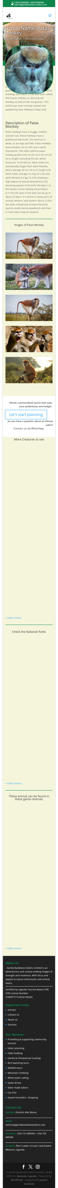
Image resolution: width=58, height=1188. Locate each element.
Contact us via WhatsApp (29, 428)
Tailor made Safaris (18, 1087)
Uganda (32, 1176)
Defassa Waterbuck (20, 605)
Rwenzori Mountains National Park (26, 676)
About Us (13, 1019)
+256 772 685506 (26, 1133)
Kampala (22, 1176)
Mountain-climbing (18, 1072)
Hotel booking (15, 1053)
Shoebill (13, 548)
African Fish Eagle (19, 492)
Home (12, 67)
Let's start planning (26, 414)
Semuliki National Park (22, 724)
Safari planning (16, 1048)
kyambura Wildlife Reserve (25, 842)
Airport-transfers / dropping (23, 1097)
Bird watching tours (18, 1062)
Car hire (12, 1092)
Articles (12, 1009)
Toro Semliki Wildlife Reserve (26, 889)
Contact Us (13, 1014)
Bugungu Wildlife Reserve (24, 935)
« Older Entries (13, 617)
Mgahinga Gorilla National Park (27, 770)
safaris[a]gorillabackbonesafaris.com (25, 1124)
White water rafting (18, 1077)
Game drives (14, 1082)
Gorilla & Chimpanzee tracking (24, 1058)
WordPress (17, 1179)
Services (12, 1024)
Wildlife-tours (15, 1067)
